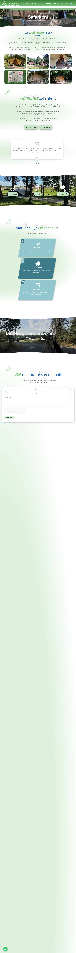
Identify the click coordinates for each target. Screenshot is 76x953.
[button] (38, 51)
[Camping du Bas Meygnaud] (13, 4)
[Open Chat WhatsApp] (5, 949)
